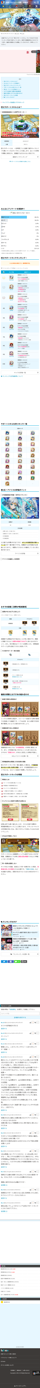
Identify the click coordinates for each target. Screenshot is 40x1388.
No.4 (2, 1189)
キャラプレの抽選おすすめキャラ (13, 102)
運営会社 (19, 1370)
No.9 (2, 1115)
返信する (4, 1028)
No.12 (2, 1033)
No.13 (2, 1022)
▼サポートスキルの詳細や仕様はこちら (20, 161)
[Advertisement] (20, 184)
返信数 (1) (4, 1185)
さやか (11, 310)
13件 (23, 33)
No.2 (2, 1203)
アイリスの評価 (20, 553)
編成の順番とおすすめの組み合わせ (13, 93)
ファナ (11, 289)
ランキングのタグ (9, 97)
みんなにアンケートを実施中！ (12, 83)
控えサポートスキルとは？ (11, 81)
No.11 (2, 1044)
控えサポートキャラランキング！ (12, 85)
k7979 (17, 33)
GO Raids (3, 1361)
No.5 (2, 1171)
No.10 (2, 1057)
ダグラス (11, 320)
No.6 (2, 1151)
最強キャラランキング (20, 157)
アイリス (11, 280)
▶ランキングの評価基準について (12, 376)
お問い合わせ (26, 1370)
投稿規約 (13, 1009)
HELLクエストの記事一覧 (20, 756)
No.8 (2, 1133)
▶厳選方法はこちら (17, 677)
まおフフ (25, 635)
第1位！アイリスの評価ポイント (12, 89)
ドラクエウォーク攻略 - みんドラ (9, 1357)
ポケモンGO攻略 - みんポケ (7, 1365)
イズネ (11, 366)
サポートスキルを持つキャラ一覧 (12, 87)
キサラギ (11, 347)
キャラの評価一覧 (20, 373)
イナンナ (11, 329)
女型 (34, 635)
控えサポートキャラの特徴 (11, 95)
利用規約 (13, 1370)
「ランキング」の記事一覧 (21, 954)
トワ (11, 339)
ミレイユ (11, 356)
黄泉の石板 (30, 869)
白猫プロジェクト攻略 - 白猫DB (17, 2)
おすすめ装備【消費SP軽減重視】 (13, 91)
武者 (10, 635)
